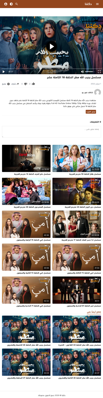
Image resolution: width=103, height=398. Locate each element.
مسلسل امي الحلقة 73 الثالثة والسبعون (84, 273)
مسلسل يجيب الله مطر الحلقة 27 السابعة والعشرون (29, 378)
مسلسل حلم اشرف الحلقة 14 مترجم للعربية (32, 174)
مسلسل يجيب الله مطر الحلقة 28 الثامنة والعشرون (79, 378)
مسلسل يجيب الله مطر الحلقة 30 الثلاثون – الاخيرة (79, 345)
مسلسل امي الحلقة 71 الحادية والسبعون (33, 306)
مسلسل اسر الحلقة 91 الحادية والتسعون (84, 306)
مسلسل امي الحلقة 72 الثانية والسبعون (34, 273)
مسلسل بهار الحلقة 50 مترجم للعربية (85, 174)
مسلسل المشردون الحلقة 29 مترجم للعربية (32, 207)
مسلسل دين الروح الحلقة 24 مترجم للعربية (83, 207)
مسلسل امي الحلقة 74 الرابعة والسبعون (33, 240)
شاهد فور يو (87, 92)
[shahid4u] (97, 95)
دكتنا (88, 4)
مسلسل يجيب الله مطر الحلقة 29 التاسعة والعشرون (29, 345)
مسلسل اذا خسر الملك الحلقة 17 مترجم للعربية (81, 240)
